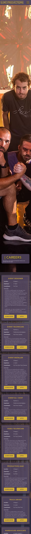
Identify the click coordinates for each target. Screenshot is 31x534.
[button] (28, 2)
